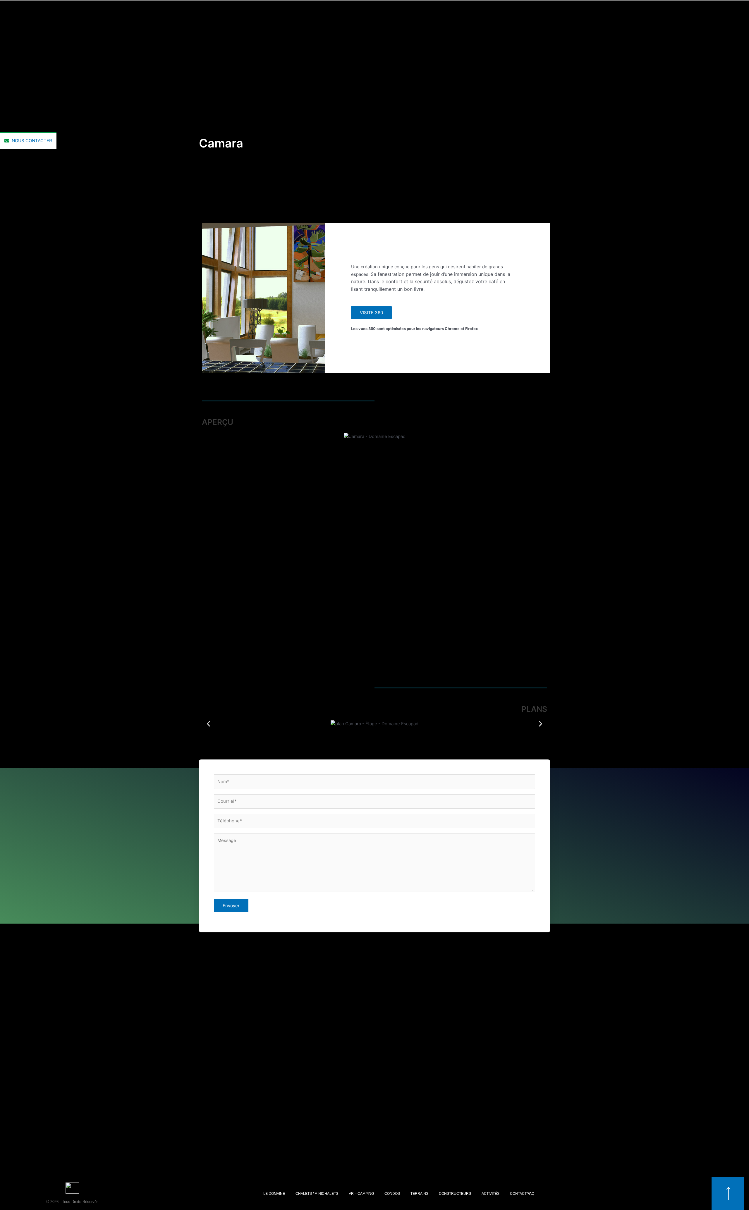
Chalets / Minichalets (317, 1194)
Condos (392, 1194)
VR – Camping (361, 1194)
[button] (208, 548)
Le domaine (274, 1194)
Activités (490, 1194)
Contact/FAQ (522, 1194)
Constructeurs (455, 1194)
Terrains (419, 1194)
